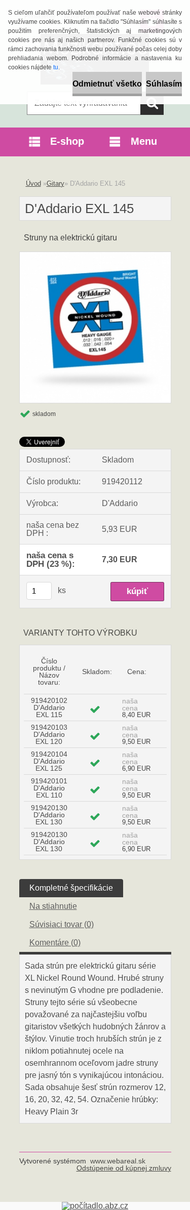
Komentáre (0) (55, 942)
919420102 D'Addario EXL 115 (49, 707)
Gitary (55, 183)
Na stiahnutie (53, 906)
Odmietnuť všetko (107, 83)
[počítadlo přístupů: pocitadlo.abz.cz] (95, 1205)
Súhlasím (164, 83)
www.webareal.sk (117, 1161)
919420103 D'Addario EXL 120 (49, 734)
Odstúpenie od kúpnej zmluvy (124, 1168)
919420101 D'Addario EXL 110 (49, 788)
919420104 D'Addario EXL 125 (49, 761)
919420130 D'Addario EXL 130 (49, 815)
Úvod (33, 183)
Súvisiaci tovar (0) (61, 924)
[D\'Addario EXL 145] (95, 256)
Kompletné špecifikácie (71, 888)
